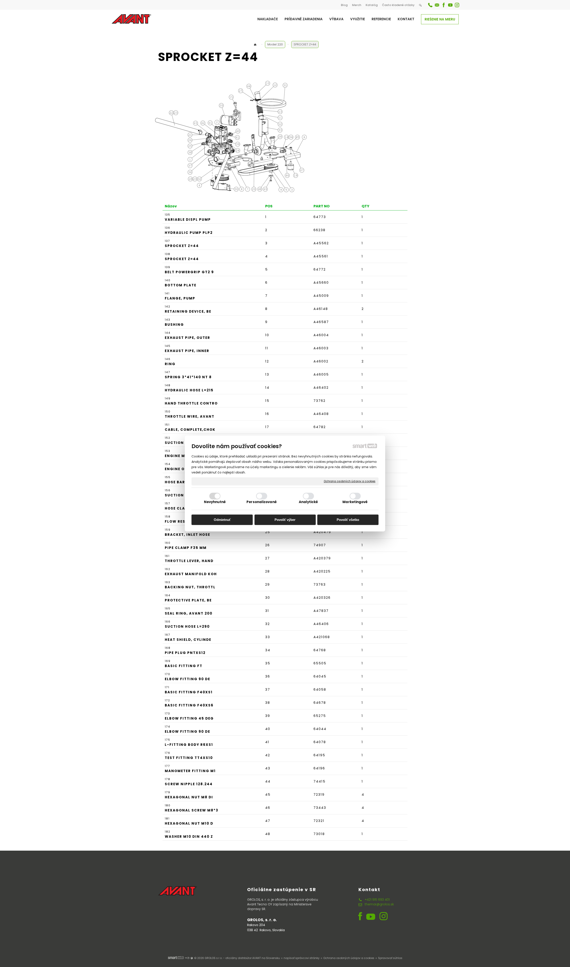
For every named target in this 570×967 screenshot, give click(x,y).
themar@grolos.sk (379, 904)
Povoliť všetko (348, 520)
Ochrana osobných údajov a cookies (349, 481)
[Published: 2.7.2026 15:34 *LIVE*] (187, 958)
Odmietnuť (222, 520)
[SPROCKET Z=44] (236, 136)
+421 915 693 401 (377, 899)
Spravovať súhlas (390, 958)
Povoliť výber (285, 520)
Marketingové (355, 502)
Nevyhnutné (215, 502)
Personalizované (261, 502)
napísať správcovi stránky (302, 958)
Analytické (308, 502)
